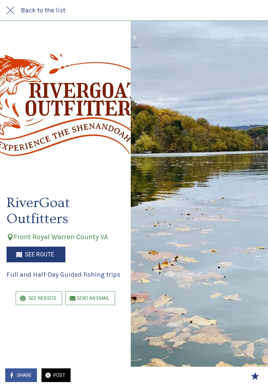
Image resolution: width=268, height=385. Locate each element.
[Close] (10, 10)
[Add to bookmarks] (255, 376)
